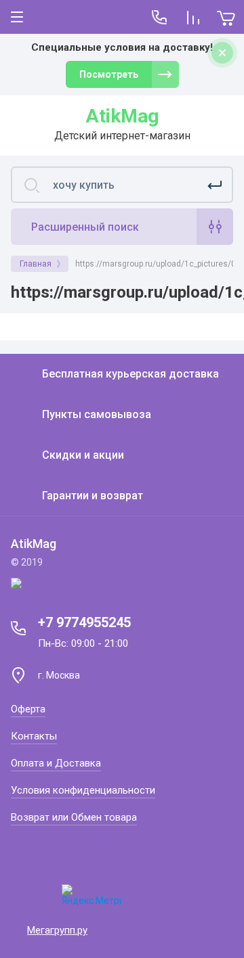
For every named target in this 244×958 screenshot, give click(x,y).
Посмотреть (108, 74)
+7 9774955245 (84, 622)
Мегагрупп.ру (57, 930)
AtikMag (122, 116)
